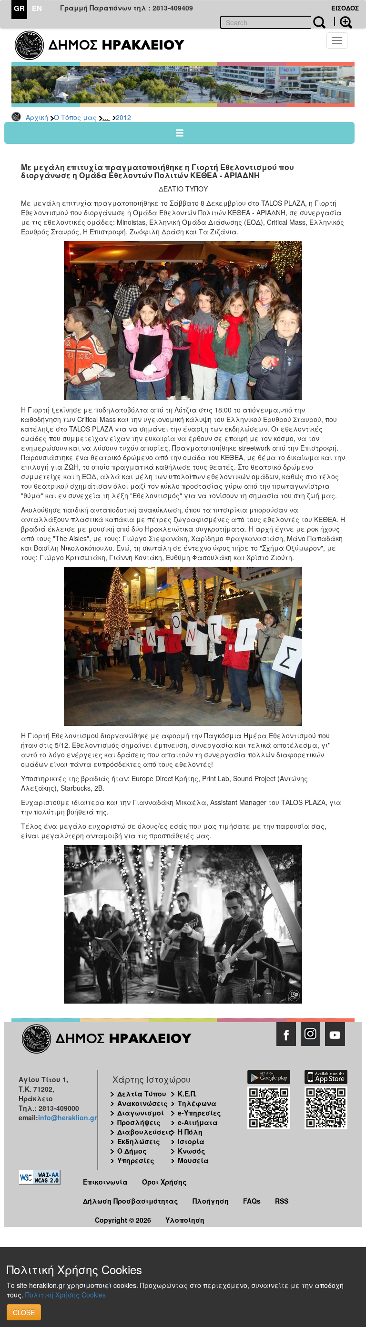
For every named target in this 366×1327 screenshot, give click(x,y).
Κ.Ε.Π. (187, 1093)
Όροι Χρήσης (164, 1181)
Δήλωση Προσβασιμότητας (130, 1201)
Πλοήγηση (211, 1201)
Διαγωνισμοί (140, 1112)
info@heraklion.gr (67, 1117)
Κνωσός (191, 1151)
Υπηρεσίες (135, 1160)
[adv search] (343, 21)
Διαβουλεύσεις (145, 1131)
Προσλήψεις (139, 1122)
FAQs (252, 1201)
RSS (281, 1201)
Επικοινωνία (105, 1181)
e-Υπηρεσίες (199, 1112)
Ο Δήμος (132, 1151)
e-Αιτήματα (198, 1122)
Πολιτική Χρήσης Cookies (65, 1294)
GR (19, 8)
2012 (123, 117)
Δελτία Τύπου (141, 1093)
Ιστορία (191, 1141)
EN (37, 8)
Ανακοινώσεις (142, 1103)
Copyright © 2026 (123, 1220)
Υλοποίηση (184, 1220)
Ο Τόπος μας (75, 117)
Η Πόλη (190, 1131)
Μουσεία (193, 1160)
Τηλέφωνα (197, 1103)
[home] (105, 45)
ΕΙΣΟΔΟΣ (345, 7)
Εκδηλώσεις (138, 1141)
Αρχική (37, 117)
